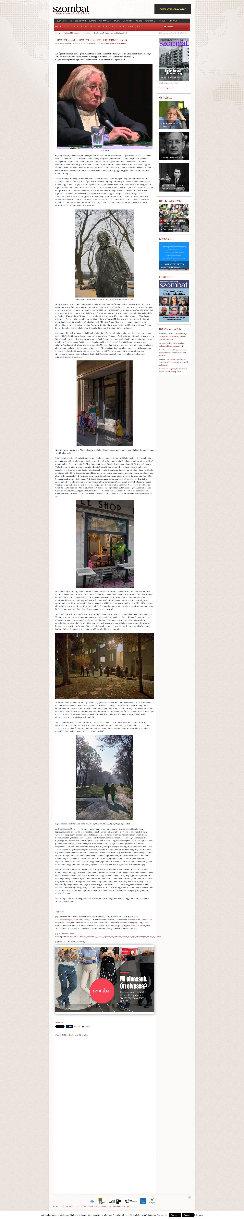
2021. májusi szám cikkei (168, 82)
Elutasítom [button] (188, 1215)
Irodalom (86, 33)
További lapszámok (166, 87)
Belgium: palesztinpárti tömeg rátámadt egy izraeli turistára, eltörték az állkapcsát (173, 362)
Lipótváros (73, 1035)
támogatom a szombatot (173, 9)
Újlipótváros (83, 1035)
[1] (112, 310)
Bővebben (198, 1214)
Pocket (77, 1026)
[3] (143, 864)
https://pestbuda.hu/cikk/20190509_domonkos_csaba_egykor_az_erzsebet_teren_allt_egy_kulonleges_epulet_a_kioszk (108, 936)
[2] (66, 353)
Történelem (120, 43)
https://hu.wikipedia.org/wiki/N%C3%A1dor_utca (128, 925)
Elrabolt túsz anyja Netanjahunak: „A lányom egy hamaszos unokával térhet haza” (173, 336)
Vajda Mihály (65, 43)
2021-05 (65, 1035)
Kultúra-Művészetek (71, 33)
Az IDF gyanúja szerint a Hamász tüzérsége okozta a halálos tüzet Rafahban (173, 352)
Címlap (57, 33)
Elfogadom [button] (175, 1215)
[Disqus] (104, 1076)
